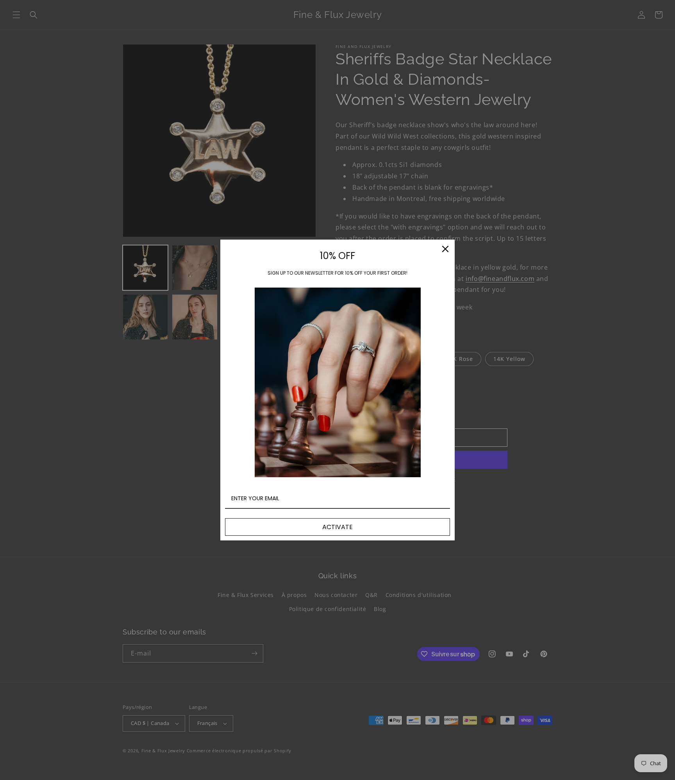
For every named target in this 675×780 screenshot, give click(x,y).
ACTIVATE (337, 526)
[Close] (445, 249)
